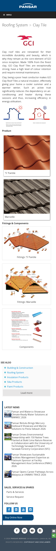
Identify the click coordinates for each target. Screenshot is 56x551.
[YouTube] (23, 509)
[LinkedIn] (16, 509)
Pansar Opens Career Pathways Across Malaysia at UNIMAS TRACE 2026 (32, 473)
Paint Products (15, 386)
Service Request (15, 496)
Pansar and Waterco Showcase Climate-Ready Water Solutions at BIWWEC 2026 (29, 414)
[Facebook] (8, 509)
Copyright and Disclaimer (37, 542)
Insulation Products (17, 377)
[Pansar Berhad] (28, 5)
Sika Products (14, 381)
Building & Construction (20, 367)
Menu (9, 15)
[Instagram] (30, 509)
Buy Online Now (13, 517)
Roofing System (15, 24)
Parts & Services (15, 492)
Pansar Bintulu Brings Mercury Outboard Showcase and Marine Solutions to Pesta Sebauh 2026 (28, 426)
